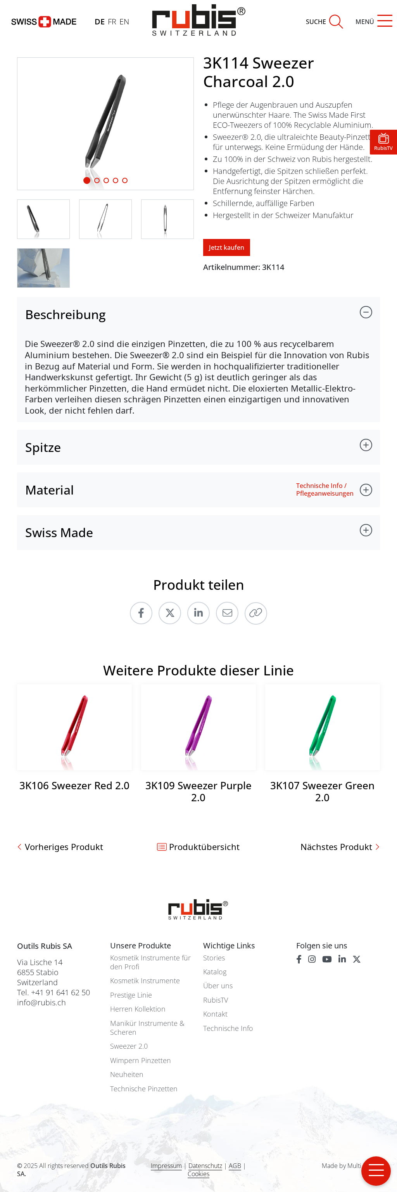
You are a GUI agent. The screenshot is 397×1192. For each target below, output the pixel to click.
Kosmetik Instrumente (145, 980)
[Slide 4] (125, 180)
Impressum (166, 1165)
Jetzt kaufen (226, 247)
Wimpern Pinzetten (140, 1060)
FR (112, 21)
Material (49, 489)
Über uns (218, 985)
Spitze (43, 447)
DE (100, 21)
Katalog (214, 971)
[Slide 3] (115, 180)
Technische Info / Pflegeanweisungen (325, 489)
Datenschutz (205, 1165)
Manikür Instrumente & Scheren (147, 1028)
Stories (214, 957)
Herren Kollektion (138, 1009)
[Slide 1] (86, 180)
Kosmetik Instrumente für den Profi (150, 962)
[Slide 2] (106, 180)
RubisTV (215, 1000)
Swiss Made (59, 532)
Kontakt (215, 1014)
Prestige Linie (131, 995)
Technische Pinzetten (144, 1088)
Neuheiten (126, 1074)
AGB (235, 1165)
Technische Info (228, 1028)
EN (124, 21)
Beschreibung (65, 314)
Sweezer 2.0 (129, 1046)
